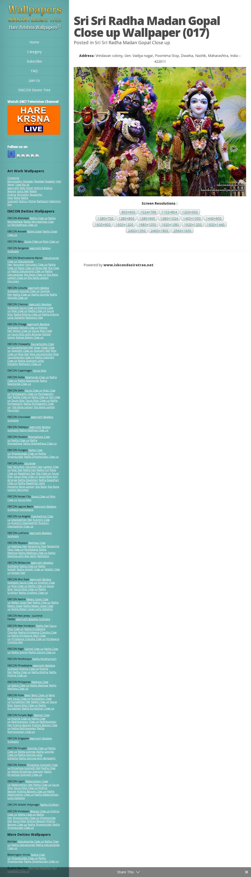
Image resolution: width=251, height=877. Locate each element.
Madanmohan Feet (22, 784)
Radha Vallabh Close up (30, 569)
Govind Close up (34, 649)
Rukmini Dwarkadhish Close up (28, 524)
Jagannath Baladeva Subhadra (29, 534)
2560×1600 (182, 230)
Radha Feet (42, 625)
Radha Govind (19, 652)
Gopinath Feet (42, 350)
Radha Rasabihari (28, 480)
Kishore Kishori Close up (29, 337)
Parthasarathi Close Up (24, 394)
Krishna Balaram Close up (31, 791)
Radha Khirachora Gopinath (27, 771)
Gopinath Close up (22, 350)
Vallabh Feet (18, 572)
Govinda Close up (29, 291)
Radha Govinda (40, 294)
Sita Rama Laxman (22, 407)
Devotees (39, 181)
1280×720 (105, 218)
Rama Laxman (27, 486)
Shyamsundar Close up (24, 453)
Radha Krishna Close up (27, 314)
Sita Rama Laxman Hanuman (28, 279)
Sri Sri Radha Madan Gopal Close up (132, 42)
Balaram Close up (40, 811)
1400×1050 (192, 218)
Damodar (28, 181)
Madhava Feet (19, 546)
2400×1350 (137, 230)
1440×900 (214, 218)
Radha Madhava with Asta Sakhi (31, 554)
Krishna (38, 188)
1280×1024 (169, 218)
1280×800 (126, 218)
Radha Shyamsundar (40, 824)
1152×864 (169, 212)
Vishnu (23, 201)
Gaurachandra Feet (22, 347)
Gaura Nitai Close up (37, 400)
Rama (17, 197)
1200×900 (190, 212)
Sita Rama (41, 486)
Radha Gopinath (17, 199)
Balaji (28, 695)
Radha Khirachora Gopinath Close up (29, 773)
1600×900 (103, 224)
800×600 (128, 212)
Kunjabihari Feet (20, 702)
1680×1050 (147, 224)
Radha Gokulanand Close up (27, 271)
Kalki (22, 188)
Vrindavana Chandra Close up (28, 639)
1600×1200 (124, 224)
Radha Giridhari (49, 804)
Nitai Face (16, 470)
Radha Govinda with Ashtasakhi (37, 758)
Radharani (43, 201)
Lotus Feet (23, 191)
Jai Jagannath (18, 186)
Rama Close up (26, 268)
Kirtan (29, 188)
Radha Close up (39, 218)
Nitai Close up (51, 241)
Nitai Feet (23, 354)
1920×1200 (193, 224)
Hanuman (19, 264)
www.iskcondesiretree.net (128, 265)
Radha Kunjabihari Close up (38, 708)
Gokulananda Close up (31, 841)
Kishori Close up (22, 330)
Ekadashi (50, 181)
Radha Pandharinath (44, 659)
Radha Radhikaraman (23, 728)
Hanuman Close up (36, 264)
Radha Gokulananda (23, 845)
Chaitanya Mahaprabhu (14, 179)
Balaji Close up (39, 695)
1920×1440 (216, 224)
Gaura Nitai (39, 370)
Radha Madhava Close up (33, 430)
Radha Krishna (39, 672)
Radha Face (29, 470)
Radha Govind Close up (41, 652)
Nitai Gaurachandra (41, 354)
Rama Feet (41, 268)
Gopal (37, 347)
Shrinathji (23, 194)
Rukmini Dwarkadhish (24, 523)
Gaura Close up (33, 241)
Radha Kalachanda (28, 380)
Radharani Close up (30, 364)
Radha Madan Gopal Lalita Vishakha (32, 609)
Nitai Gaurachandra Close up (33, 355)
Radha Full (43, 470)
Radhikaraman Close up (25, 721)
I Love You (20, 184)
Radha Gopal (34, 231)
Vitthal (32, 201)
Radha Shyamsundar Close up (41, 456)
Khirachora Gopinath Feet (26, 768)
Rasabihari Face (26, 473)
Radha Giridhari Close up (33, 592)
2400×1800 (159, 230)
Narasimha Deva (37, 546)
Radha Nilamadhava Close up (40, 443)
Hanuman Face (33, 466)
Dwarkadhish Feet (21, 519)
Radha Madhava (39, 685)
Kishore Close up (28, 327)
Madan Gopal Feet (21, 602)
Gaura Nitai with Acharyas (26, 334)
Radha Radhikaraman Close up (25, 730)
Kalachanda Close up (37, 377)
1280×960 (147, 218)
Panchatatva (26, 509)
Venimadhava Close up (24, 224)
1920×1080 (170, 224)
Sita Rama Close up (35, 274)
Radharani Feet (34, 317)
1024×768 (148, 212)
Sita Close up (43, 473)
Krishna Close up (29, 668)
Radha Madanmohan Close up (30, 793)
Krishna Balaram (22, 725)
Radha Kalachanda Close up (27, 382)
